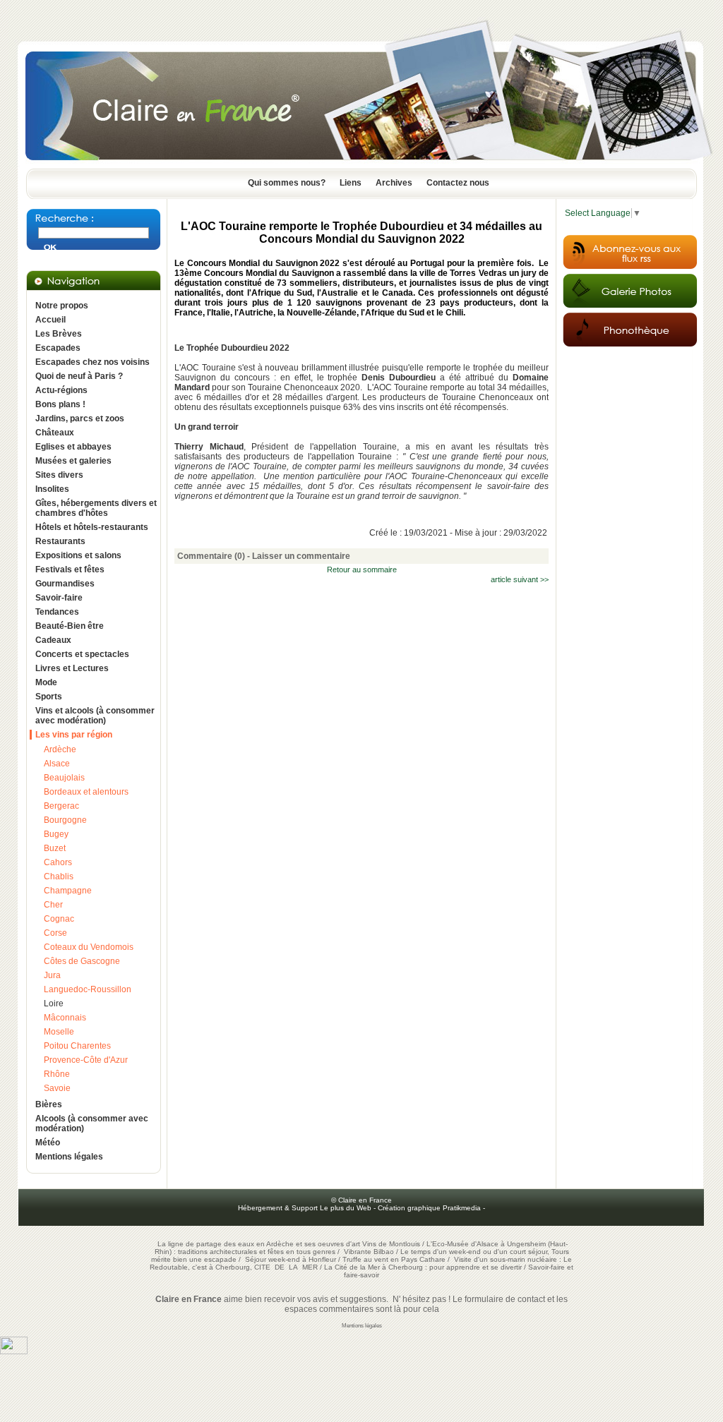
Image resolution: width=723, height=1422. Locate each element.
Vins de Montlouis (391, 1244)
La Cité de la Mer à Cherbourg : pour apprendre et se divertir (423, 1267)
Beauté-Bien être (69, 626)
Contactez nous (457, 183)
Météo (47, 1142)
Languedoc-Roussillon (87, 989)
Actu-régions (61, 390)
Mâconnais (65, 1018)
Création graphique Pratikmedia (429, 1208)
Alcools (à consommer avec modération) (91, 1123)
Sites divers (59, 475)
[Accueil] (361, 164)
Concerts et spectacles (82, 654)
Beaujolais (64, 778)
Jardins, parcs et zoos (79, 418)
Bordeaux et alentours (86, 792)
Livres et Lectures (72, 668)
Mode (46, 682)
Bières (48, 1104)
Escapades (57, 348)
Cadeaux (53, 640)
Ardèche (60, 749)
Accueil (50, 320)
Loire (54, 1003)
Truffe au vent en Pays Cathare (394, 1259)
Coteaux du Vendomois (88, 947)
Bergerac (61, 806)
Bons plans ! (60, 404)
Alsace (57, 764)
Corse (55, 933)
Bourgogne (65, 820)
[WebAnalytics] (14, 1351)
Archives (394, 183)
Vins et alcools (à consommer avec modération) (95, 715)
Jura (52, 975)
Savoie (57, 1088)
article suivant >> (520, 579)
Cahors (58, 862)
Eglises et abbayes (73, 447)
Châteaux (54, 433)
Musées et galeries (73, 461)
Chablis (58, 876)
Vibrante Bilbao (370, 1251)
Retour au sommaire (362, 569)
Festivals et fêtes (69, 569)
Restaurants (60, 541)
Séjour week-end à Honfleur (290, 1259)
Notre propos (61, 306)
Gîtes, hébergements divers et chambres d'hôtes (96, 508)
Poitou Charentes (77, 1046)
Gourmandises (65, 584)
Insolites (52, 489)
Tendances (57, 612)
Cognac (59, 919)
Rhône (57, 1074)
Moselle (59, 1032)
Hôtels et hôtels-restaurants (91, 527)
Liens (351, 183)
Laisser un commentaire (301, 556)
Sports (48, 696)
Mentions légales (69, 1157)
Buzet (55, 848)
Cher (53, 905)
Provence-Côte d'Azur (86, 1060)
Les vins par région (73, 735)
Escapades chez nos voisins (92, 362)
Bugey (56, 834)
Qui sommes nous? (286, 183)
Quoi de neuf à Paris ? (79, 376)
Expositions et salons (78, 555)
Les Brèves (58, 334)
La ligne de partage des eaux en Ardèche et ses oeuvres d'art (258, 1244)
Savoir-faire (59, 598)
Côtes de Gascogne (82, 961)
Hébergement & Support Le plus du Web (306, 1208)
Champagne (68, 891)
